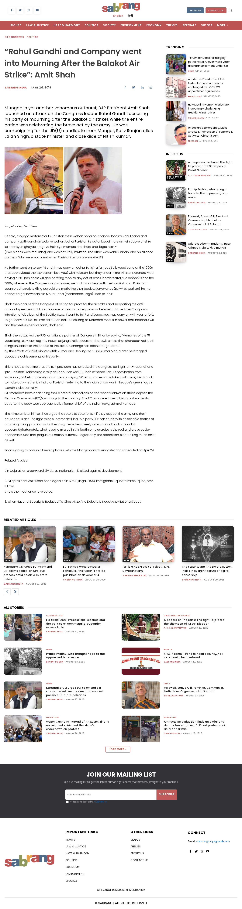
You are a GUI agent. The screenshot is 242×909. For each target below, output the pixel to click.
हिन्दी (130, 15)
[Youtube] (37, 10)
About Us (195, 10)
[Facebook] (11, 10)
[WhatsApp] (28, 10)
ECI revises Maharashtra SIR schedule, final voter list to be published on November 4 (84, 571)
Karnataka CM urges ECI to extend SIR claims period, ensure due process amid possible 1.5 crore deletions (75, 691)
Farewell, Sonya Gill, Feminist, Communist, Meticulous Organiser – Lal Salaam (208, 220)
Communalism (196, 118)
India (191, 71)
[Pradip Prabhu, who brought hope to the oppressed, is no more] (176, 197)
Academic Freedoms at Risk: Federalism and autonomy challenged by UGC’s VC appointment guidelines (206, 85)
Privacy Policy (100, 801)
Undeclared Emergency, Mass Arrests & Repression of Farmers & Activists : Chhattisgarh (210, 132)
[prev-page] (7, 591)
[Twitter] (20, 10)
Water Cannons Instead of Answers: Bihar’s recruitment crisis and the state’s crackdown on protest (77, 725)
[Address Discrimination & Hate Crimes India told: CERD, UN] (176, 252)
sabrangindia (13, 583)
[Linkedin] (142, 87)
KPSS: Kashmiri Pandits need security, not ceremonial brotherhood (193, 655)
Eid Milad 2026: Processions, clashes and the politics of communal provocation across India (75, 623)
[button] (230, 10)
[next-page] (15, 591)
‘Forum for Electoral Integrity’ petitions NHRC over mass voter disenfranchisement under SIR (209, 62)
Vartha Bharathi (135, 575)
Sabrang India (196, 253)
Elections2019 (14, 37)
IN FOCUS (174, 154)
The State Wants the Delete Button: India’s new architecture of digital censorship (207, 571)
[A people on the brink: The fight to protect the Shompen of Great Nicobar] (176, 170)
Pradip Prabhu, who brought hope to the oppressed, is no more (208, 193)
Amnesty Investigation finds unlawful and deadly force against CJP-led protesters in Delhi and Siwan (195, 725)
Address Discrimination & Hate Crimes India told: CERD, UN (209, 246)
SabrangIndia (16, 87)
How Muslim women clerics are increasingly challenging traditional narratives (208, 108)
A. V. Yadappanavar (199, 175)
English (118, 15)
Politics (32, 37)
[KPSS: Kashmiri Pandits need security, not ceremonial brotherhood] (141, 661)
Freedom (193, 141)
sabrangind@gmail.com (213, 841)
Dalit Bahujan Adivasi (174, 177)
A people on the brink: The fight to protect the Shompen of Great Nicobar (210, 166)
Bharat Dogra (196, 202)
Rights (168, 649)
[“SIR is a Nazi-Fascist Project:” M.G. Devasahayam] (148, 544)
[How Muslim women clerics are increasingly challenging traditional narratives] (176, 111)
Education (194, 97)
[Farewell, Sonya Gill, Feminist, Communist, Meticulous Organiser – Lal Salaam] (176, 224)
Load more (116, 749)
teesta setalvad (197, 229)
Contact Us (216, 10)
